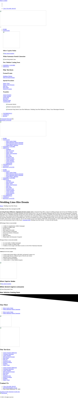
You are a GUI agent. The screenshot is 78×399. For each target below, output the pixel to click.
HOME (5, 29)
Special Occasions (7, 362)
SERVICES (6, 66)
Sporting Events (10, 157)
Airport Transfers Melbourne (10, 352)
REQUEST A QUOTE (5, 120)
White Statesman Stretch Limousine (14, 142)
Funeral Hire (9, 163)
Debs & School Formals (9, 356)
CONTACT (6, 114)
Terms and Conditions (13, 394)
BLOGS (5, 116)
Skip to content (3, 0)
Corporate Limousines (8, 354)
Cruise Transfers (10, 160)
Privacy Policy (3, 394)
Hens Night (9, 156)
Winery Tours (9, 152)
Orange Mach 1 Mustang (12, 145)
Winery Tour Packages (11, 153)
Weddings (8, 149)
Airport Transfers (10, 159)
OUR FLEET (6, 30)
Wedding (5, 363)
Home (1, 206)
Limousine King (26, 220)
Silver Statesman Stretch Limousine (14, 144)
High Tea (8, 154)
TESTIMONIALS (7, 113)
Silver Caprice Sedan (11, 141)
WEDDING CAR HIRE (9, 65)
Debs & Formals (10, 150)
